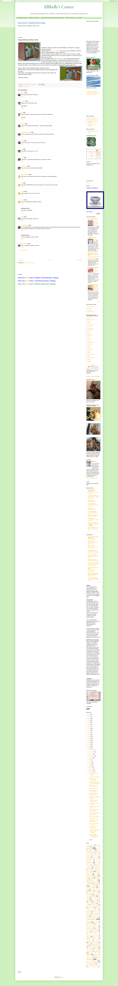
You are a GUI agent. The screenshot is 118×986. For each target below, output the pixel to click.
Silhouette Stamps (96, 932)
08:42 (22, 230)
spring (88, 936)
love (90, 901)
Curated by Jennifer (92, 550)
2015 (89, 736)
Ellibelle (95, 461)
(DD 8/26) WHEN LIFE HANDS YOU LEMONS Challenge (96, 288)
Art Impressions (94, 851)
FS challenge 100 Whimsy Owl (93, 827)
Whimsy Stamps (25, 86)
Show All (98, 301)
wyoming (89, 965)
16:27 (22, 169)
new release (95, 911)
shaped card (95, 931)
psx (96, 926)
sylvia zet (94, 944)
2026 (89, 714)
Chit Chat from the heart (94, 776)
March (90, 767)
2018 (89, 730)
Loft (88, 337)
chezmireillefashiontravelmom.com (93, 537)
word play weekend (91, 962)
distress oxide (89, 877)
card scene (95, 857)
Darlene (23, 123)
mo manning (97, 906)
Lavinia (93, 896)
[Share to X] (41, 84)
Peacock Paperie (55, 50)
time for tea (97, 945)
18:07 (22, 195)
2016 (89, 734)
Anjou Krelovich (25, 174)
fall (91, 883)
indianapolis (88, 893)
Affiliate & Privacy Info (70, 17)
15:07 (22, 144)
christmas (89, 862)
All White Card (95, 846)
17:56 (22, 186)
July (90, 759)
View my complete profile (92, 478)
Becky (22, 140)
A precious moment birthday (93, 774)
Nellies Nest (90, 508)
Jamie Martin (24, 166)
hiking (92, 890)
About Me (80, 17)
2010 (89, 746)
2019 (89, 728)
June (90, 761)
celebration (88, 860)
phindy (96, 922)
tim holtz (92, 945)
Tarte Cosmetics (91, 354)
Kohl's (89, 333)
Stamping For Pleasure (93, 495)
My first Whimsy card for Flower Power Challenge (94, 831)
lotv (99, 900)
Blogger (61, 977)
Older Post (79, 260)
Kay (22, 183)
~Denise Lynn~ (24, 225)
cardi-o (87, 858)
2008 (89, 839)
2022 (89, 722)
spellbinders (88, 935)
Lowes (89, 338)
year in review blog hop (93, 966)
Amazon (89, 308)
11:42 (22, 96)
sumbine (23, 101)
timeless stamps (93, 946)
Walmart (89, 359)
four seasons (93, 886)
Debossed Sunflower (92, 516)
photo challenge (89, 924)
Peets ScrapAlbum (92, 511)
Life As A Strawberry (93, 578)
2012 (89, 742)
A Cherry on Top (91, 306)
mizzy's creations (89, 906)
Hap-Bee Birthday (91, 509)
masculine (88, 903)
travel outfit (88, 949)
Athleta (89, 321)
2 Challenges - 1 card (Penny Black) (93, 821)
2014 (89, 738)
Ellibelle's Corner (59, 7)
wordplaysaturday (90, 963)
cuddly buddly (97, 868)
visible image (89, 951)
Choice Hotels (91, 324)
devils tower (95, 870)
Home (50, 260)
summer (88, 944)
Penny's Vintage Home (93, 573)
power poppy (93, 925)
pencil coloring (95, 917)
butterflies (88, 855)
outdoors (94, 913)
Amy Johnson (24, 243)
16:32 (22, 178)
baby (97, 852)
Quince (89, 347)
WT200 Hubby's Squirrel (94, 816)
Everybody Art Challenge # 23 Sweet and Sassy (94, 782)
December (91, 749)
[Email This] (39, 84)
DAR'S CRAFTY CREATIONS (91, 491)
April (90, 765)
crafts (94, 865)
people (88, 922)
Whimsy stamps (58, 58)
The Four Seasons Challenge (92, 125)
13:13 (22, 127)
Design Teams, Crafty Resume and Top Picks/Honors (52, 17)
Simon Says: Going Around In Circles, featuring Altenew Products (93, 257)
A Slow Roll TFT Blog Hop (93, 560)
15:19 (22, 153)
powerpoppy (89, 926)
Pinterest (88, 182)
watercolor (97, 951)
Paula (22, 216)
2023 (89, 720)
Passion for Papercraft (93, 523)
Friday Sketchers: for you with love (93, 779)
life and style (95, 899)
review (97, 928)
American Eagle (91, 319)
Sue (22, 149)
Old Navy (90, 343)
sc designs (95, 929)
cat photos (95, 858)
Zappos (89, 361)
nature (88, 912)
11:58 (22, 107)
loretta (22, 191)
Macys (89, 340)
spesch (96, 935)
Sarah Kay (88, 929)
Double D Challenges (93, 284)
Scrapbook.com (91, 311)
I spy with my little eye (93, 891)
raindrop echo (89, 928)
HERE (27, 277)
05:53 (22, 220)
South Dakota (93, 934)
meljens (94, 903)
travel (96, 948)
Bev (22, 112)
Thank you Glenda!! (93, 788)
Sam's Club (90, 349)
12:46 (22, 119)
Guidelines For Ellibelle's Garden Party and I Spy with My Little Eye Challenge (92, 93)
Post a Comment (23, 250)
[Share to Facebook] (42, 84)
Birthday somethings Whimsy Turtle (93, 794)
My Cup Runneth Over (93, 527)
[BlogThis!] (40, 84)
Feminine (96, 883)
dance (89, 870)
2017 (89, 732)
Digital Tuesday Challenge (93, 875)
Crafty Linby (91, 500)
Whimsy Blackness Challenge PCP (93, 801)
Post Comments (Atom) (29, 262)
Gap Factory (90, 328)
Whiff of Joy (89, 955)
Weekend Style (96, 954)
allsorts (89, 848)
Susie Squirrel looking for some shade (94, 813)
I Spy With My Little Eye (22, 17)
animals (91, 849)
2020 (89, 726)
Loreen (22, 92)
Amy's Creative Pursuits (93, 563)
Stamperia (88, 939)
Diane (22, 157)
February (91, 769)
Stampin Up (97, 941)
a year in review (90, 845)
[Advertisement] (43, 32)
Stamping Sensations (93, 942)
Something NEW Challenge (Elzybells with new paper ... (94, 835)
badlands (88, 854)
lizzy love (94, 900)
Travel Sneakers (95, 949)
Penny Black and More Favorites (92, 921)
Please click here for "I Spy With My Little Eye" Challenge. (31, 23)
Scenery (88, 931)
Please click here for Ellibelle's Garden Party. (28, 25)
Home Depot (90, 330)
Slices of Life (91, 541)
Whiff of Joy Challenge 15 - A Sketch (94, 786)
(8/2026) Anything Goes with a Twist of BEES (96, 224)
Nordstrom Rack (91, 342)
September (91, 755)
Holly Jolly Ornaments (92, 512)
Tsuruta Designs (92, 503)
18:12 (22, 203)
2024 (89, 718)
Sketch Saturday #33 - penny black (94, 810)
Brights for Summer (92, 539)
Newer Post (21, 260)
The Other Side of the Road (93, 568)
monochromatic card (90, 910)
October (91, 753)
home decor (97, 890)
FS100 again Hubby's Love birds (94, 824)
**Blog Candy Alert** (93, 818)
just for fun (89, 894)
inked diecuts (95, 893)
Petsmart (90, 345)
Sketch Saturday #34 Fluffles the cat (93, 791)
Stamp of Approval (92, 501)
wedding (92, 952)
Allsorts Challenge (92, 118)
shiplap (87, 932)
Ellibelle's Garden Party (34, 17)
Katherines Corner (92, 559)
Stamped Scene (91, 938)
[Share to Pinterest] (44, 84)
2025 (89, 716)
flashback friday (90, 884)
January (91, 771)
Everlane (90, 326)
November (91, 751)
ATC (93, 852)
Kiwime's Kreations (92, 515)
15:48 (22, 161)
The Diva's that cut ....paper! (92, 238)
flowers (98, 884)
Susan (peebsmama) (26, 132)
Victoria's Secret (91, 357)
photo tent (98, 924)
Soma (89, 350)
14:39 (22, 239)
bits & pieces (91, 518)
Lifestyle (88, 900)
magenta (96, 901)
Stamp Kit (95, 936)
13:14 (22, 136)
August (91, 757)
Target (89, 352)
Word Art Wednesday (93, 267)
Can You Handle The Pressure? (93, 219)
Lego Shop (90, 335)
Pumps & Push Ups (92, 555)
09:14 (22, 247)
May (90, 763)
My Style (97, 910)
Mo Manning (91, 907)
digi (92, 871)
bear (97, 854)
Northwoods (88, 913)
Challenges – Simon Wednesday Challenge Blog (93, 254)
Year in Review (96, 965)
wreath (99, 963)
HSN (89, 331)
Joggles (89, 310)
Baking (93, 854)
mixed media (94, 904)
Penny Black (91, 919)
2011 (89, 744)
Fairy (87, 883)
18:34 (22, 212)
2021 (89, 724)
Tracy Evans (89, 948)
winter (95, 961)
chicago (97, 861)
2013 (89, 740)
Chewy (89, 323)
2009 (89, 748)
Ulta (88, 356)
